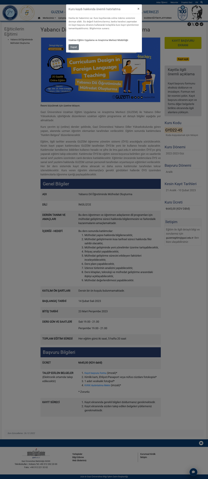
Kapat (74, 47)
